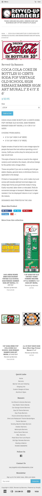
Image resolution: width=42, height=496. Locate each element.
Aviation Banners (21, 427)
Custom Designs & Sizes (21, 389)
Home (3, 33)
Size (3, 104)
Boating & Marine (21, 443)
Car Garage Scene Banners (21, 407)
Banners (21, 381)
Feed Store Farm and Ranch (21, 438)
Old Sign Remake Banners (21, 440)
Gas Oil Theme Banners (21, 410)
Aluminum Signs (21, 392)
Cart (38, 2)
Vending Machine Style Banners (21, 424)
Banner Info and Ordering (21, 384)
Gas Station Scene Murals (21, 405)
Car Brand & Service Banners (21, 402)
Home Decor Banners (21, 432)
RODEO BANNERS (21, 446)
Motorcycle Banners (21, 429)
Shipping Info (21, 387)
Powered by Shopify (34, 487)
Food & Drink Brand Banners (21, 416)
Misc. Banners (21, 435)
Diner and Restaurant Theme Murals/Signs (21, 418)
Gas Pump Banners (21, 413)
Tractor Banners (21, 421)
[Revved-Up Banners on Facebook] (21, 456)
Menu (6, 2)
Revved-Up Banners (20, 487)
